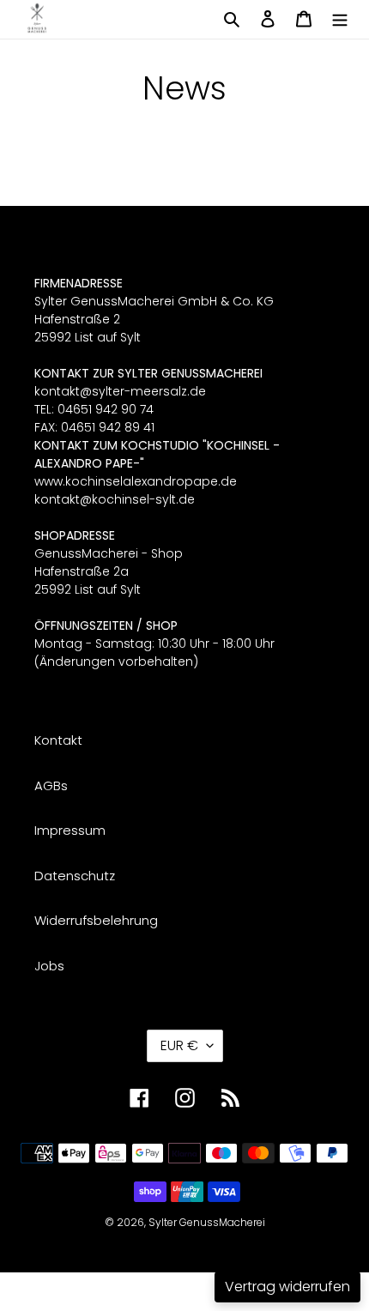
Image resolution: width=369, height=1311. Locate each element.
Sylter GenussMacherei (206, 1222)
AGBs (51, 785)
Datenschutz (74, 876)
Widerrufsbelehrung (96, 920)
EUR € (179, 1045)
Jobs (49, 966)
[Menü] (340, 18)
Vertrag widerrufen (287, 1286)
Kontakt (58, 740)
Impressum (70, 830)
